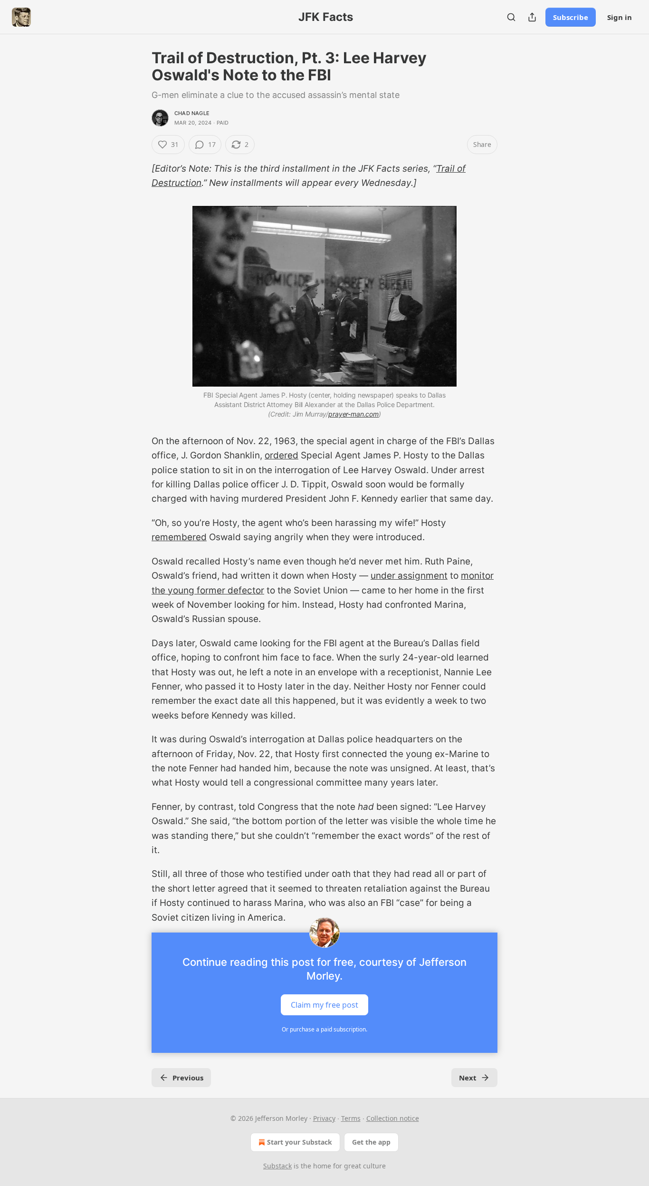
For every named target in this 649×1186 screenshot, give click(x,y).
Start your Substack (299, 1142)
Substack (277, 1165)
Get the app (371, 1142)
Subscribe (570, 17)
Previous (187, 1077)
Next (468, 1077)
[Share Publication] (532, 17)
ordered (281, 455)
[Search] (511, 17)
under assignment (409, 575)
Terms (351, 1118)
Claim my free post (324, 1005)
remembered (179, 537)
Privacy (324, 1118)
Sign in (619, 17)
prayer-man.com (353, 414)
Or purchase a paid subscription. (324, 1029)
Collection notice (392, 1118)
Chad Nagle (192, 113)
